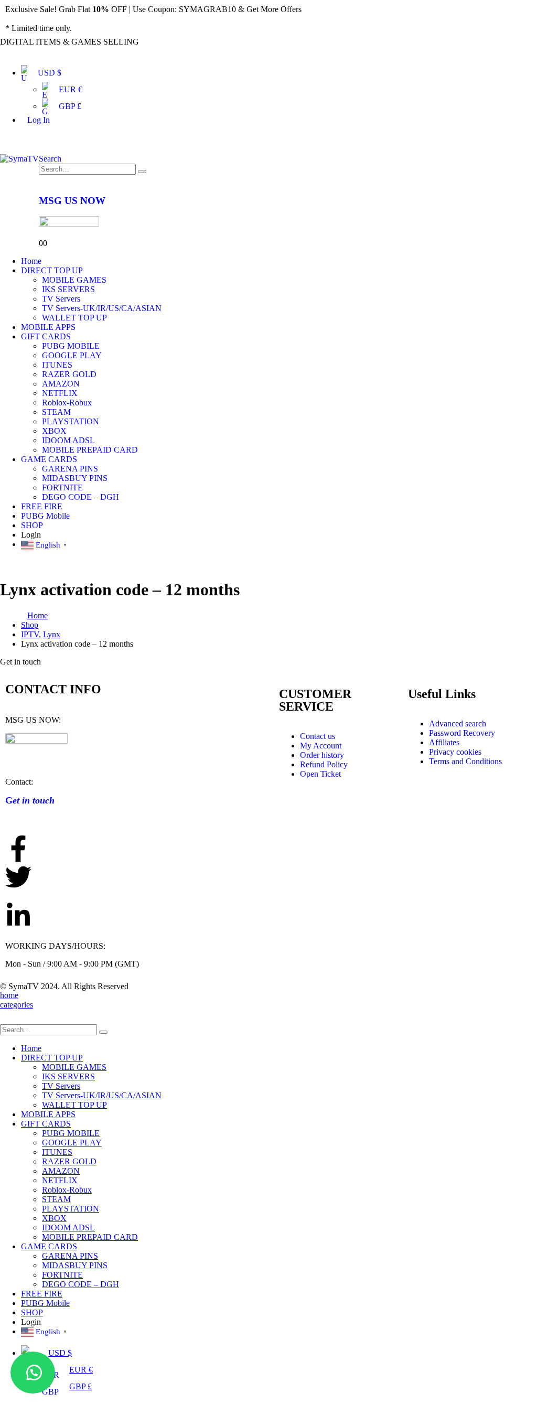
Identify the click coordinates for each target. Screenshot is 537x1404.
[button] (32, 1373)
